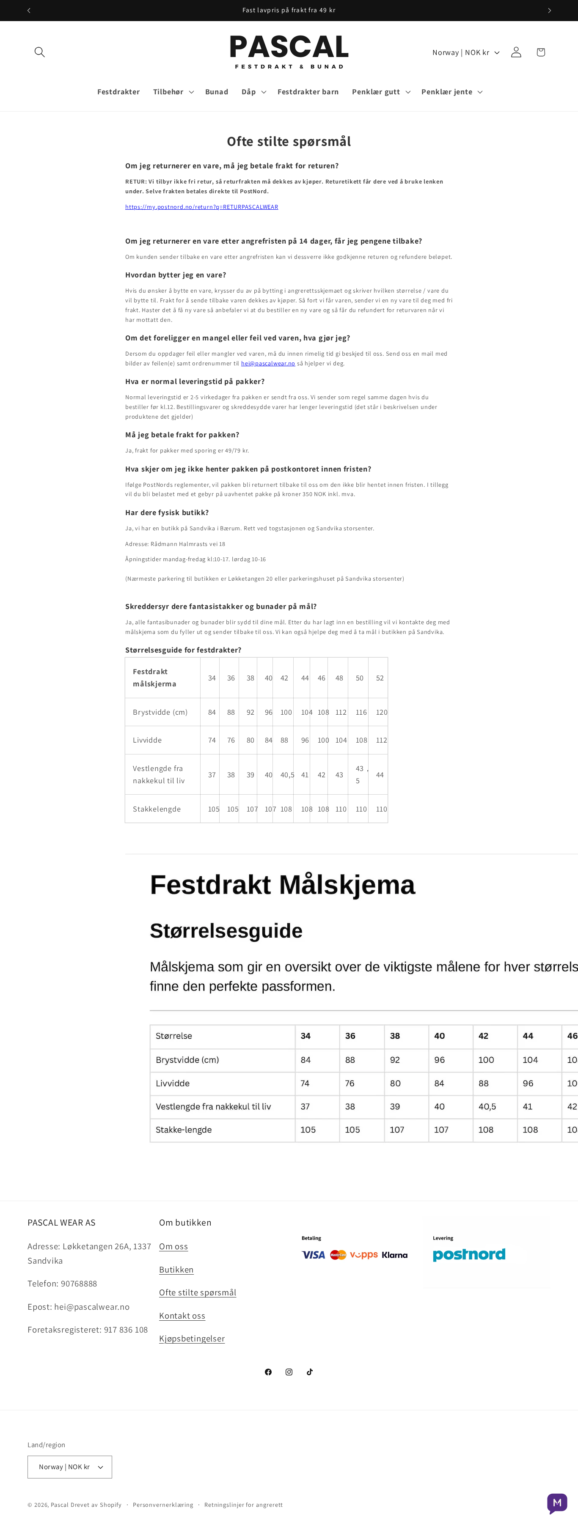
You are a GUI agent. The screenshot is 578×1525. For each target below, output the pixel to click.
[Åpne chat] (557, 1504)
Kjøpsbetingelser (192, 1338)
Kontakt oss (182, 1315)
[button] (40, 52)
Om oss (173, 1246)
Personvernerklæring (163, 1504)
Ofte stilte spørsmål (198, 1292)
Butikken (176, 1269)
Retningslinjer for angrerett (243, 1504)
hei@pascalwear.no (268, 363)
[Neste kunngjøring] (549, 10)
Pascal (60, 1504)
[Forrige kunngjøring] (28, 10)
